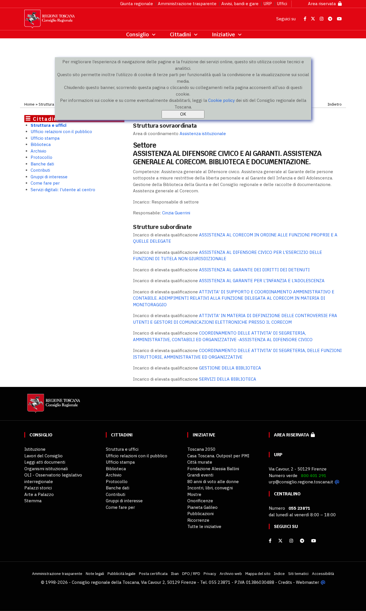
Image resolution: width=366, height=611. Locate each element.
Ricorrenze (198, 520)
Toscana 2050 (201, 449)
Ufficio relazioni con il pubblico (61, 131)
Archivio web (231, 573)
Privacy (210, 573)
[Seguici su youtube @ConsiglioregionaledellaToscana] (313, 540)
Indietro (335, 104)
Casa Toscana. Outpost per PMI (218, 455)
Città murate (199, 462)
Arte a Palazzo (39, 494)
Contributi (40, 170)
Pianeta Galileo (202, 507)
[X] (280, 540)
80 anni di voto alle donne (213, 481)
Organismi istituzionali (46, 468)
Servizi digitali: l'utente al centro (63, 189)
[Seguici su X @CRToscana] (313, 18)
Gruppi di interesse (49, 176)
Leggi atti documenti (44, 462)
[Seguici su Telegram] (330, 18)
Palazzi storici (38, 488)
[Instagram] (291, 540)
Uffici (282, 3)
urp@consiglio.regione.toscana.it (301, 482)
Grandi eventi (200, 475)
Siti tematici (298, 573)
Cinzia (176, 212)
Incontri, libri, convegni (210, 488)
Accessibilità (323, 573)
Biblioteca (41, 144)
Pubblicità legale (122, 573)
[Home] (52, 406)
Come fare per (45, 183)
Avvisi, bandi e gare (239, 3)
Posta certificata (153, 573)
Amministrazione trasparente (187, 3)
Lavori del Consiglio (43, 455)
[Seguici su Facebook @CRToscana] (305, 18)
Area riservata (323, 3)
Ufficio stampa (45, 138)
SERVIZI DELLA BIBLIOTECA (227, 379)
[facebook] (270, 540)
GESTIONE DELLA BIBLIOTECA (230, 368)
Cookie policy (221, 100)
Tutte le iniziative (204, 526)
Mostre (194, 494)
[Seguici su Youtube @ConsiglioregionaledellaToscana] (339, 18)
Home (29, 104)
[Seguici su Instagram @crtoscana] (322, 18)
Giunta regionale (136, 3)
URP (267, 3)
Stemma (32, 500)
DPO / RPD (191, 573)
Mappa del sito (257, 573)
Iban (175, 573)
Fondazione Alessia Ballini (213, 468)
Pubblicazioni (200, 513)
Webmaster (307, 582)
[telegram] (302, 540)
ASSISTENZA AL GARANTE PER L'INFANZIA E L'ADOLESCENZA (262, 280)
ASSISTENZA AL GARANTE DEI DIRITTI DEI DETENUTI (254, 269)
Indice (279, 573)
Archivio (38, 151)
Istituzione (34, 449)
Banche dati (42, 164)
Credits (285, 582)
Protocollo (41, 157)
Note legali (95, 573)
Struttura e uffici (48, 125)
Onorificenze (200, 500)
